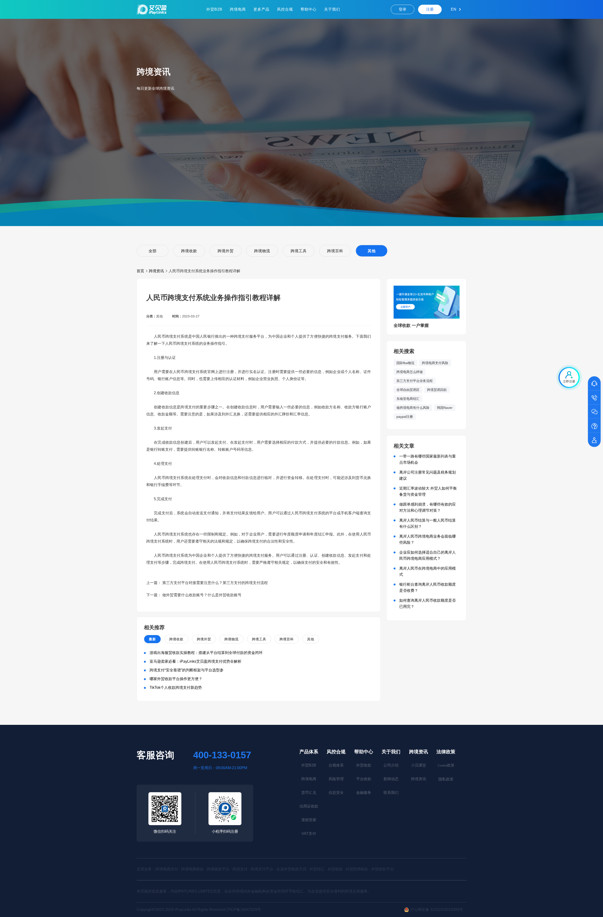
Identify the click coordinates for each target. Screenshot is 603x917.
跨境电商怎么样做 (409, 372)
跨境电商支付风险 (435, 363)
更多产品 (261, 9)
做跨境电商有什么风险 (412, 408)
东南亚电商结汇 (408, 399)
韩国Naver (444, 408)
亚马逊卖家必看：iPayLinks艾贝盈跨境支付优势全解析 (195, 661)
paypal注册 (404, 416)
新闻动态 (391, 779)
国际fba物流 (405, 363)
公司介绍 (391, 765)
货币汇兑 (308, 793)
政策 (446, 765)
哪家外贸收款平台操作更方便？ (176, 679)
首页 (140, 271)
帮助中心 (309, 9)
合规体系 (336, 765)
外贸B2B (214, 9)
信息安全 (336, 793)
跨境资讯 (156, 271)
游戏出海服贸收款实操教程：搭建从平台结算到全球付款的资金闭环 (206, 653)
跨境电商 (238, 9)
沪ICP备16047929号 (243, 910)
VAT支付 (309, 834)
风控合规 (285, 9)
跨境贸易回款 (437, 390)
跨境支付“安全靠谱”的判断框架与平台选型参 (187, 670)
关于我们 (332, 9)
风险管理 (336, 779)
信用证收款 (308, 806)
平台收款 (363, 779)
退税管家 (308, 820)
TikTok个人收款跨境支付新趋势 (176, 688)
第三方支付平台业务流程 (414, 381)
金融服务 (363, 793)
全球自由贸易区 (408, 390)
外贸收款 (363, 765)
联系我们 (391, 793)
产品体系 (308, 751)
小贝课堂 (418, 765)
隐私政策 (445, 779)
